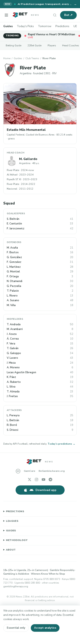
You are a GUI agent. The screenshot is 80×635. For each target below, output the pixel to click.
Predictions (62, 26)
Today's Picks (25, 26)
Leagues (12, 521)
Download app (45, 490)
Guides (8, 26)
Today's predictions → (61, 443)
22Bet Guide (34, 45)
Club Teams (32, 58)
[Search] (55, 15)
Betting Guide (13, 45)
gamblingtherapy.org (15, 586)
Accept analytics (45, 628)
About (11, 549)
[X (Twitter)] (29, 479)
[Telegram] (50, 479)
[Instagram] (36, 479)
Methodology (16, 540)
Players (52, 45)
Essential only (16, 628)
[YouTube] (43, 479)
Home (6, 58)
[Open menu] (6, 15)
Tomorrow (44, 26)
